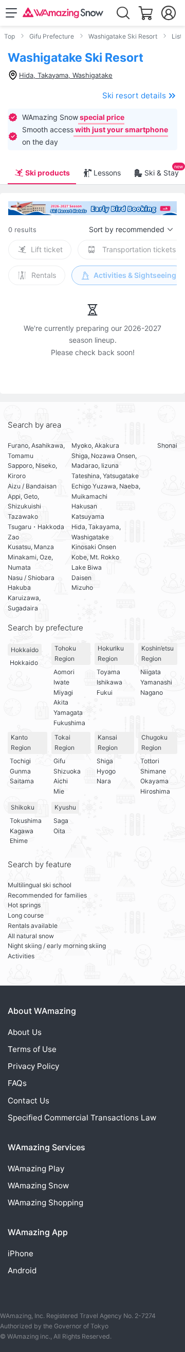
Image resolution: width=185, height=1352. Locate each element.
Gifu (59, 761)
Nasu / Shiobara (31, 578)
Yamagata (68, 712)
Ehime (19, 841)
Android (22, 1270)
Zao (13, 537)
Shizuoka (67, 771)
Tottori (149, 761)
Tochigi (20, 761)
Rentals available (33, 925)
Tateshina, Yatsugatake (105, 476)
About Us (25, 1032)
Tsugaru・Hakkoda (36, 527)
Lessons (107, 172)
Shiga (105, 761)
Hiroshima (155, 791)
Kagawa (21, 831)
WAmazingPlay (36, 1168)
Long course (26, 915)
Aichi (60, 781)
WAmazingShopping (45, 1202)
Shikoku (22, 807)
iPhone (20, 1253)
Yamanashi (156, 682)
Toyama (108, 672)
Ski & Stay (161, 172)
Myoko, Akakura (95, 445)
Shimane (153, 771)
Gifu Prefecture (51, 36)
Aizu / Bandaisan (32, 486)
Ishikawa (109, 682)
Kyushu (65, 807)
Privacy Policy (33, 1066)
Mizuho (82, 587)
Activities (21, 956)
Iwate (61, 682)
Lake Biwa (86, 567)
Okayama (154, 781)
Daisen (81, 578)
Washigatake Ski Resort (122, 36)
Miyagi (63, 692)
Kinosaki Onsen (93, 547)
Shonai (167, 445)
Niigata (150, 672)
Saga (60, 820)
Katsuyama (87, 516)
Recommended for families (47, 895)
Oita (59, 831)
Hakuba (19, 587)
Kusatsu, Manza (31, 547)
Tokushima (26, 820)
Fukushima (69, 723)
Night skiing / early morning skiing (57, 946)
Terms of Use (32, 1049)
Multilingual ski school (39, 885)
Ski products (47, 172)
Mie (58, 791)
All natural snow (31, 936)
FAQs (17, 1083)
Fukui (105, 692)
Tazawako (23, 516)
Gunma (20, 771)
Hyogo (106, 771)
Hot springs (24, 905)
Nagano (151, 692)
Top (9, 36)
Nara (104, 781)
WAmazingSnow (38, 1185)
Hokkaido (25, 650)
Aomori (64, 672)
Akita (60, 702)
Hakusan (84, 506)
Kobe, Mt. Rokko (95, 557)
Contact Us (28, 1100)
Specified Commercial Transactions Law (82, 1117)
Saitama (22, 781)
